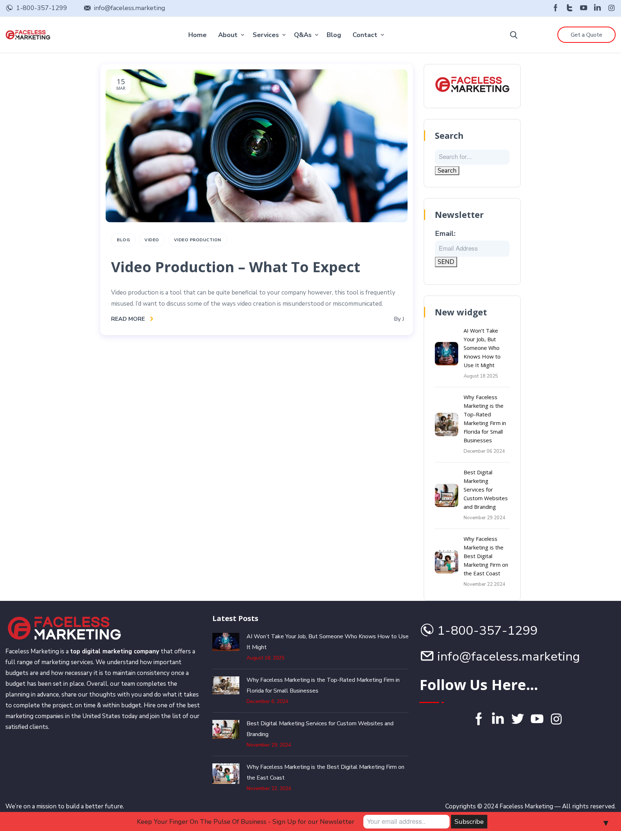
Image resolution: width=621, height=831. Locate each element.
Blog (334, 35)
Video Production (197, 240)
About (228, 35)
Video (151, 240)
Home (197, 35)
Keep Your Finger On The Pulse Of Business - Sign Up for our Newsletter (245, 821)
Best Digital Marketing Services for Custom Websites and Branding (486, 489)
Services (266, 35)
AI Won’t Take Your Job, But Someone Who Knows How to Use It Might (482, 348)
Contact (365, 35)
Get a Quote (586, 35)
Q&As (303, 35)
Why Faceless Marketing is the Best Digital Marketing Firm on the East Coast (486, 556)
